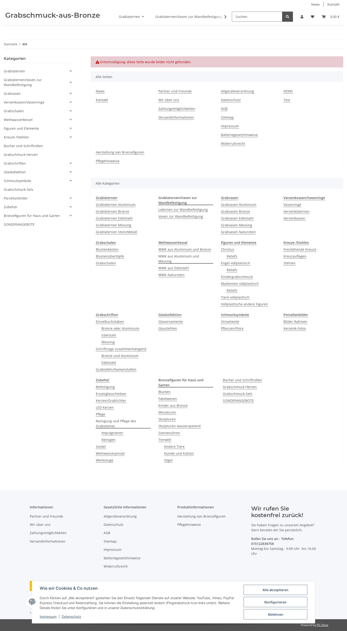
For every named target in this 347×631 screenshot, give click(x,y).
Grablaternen (14, 71)
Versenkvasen (294, 218)
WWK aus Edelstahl (173, 268)
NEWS (288, 91)
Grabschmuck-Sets (237, 393)
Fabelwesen (167, 398)
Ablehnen (275, 614)
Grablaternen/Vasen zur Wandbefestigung (23, 82)
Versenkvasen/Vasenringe (24, 102)
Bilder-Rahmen (295, 321)
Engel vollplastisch (235, 263)
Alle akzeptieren (275, 590)
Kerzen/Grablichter (111, 400)
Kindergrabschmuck (237, 276)
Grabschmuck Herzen (240, 387)
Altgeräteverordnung (237, 91)
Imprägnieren (112, 433)
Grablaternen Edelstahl (114, 218)
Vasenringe (292, 204)
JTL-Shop (322, 625)
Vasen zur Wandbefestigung (180, 216)
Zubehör (10, 207)
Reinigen (108, 439)
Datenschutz (71, 616)
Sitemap (227, 117)
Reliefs (232, 256)
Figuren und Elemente (21, 128)
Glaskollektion (15, 172)
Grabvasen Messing (236, 225)
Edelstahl (109, 335)
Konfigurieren (275, 602)
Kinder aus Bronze (173, 405)
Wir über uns (168, 100)
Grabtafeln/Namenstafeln (116, 369)
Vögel (168, 460)
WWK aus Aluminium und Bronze (184, 249)
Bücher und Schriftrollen (242, 380)
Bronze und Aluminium (120, 355)
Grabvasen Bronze (235, 211)
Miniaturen (167, 412)
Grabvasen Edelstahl (237, 218)
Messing (108, 342)
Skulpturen (167, 419)
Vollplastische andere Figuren (244, 304)
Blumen (164, 392)
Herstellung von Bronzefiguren (120, 152)
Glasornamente (170, 321)
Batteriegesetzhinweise (239, 135)
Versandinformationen (176, 117)
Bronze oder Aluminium (120, 328)
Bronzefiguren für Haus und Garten (32, 215)
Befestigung (105, 387)
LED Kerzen (105, 407)
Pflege (100, 414)
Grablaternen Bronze (112, 211)
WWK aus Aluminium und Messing (178, 258)
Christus (227, 249)
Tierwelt (164, 439)
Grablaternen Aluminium (115, 204)
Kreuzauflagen (295, 256)
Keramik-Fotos (295, 328)
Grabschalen (106, 263)
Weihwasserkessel (18, 119)
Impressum (48, 616)
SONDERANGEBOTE (238, 400)
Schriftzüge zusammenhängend (121, 349)
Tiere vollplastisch (235, 297)
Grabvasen (12, 93)
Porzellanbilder (16, 198)
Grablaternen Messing (113, 225)
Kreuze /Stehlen (16, 137)
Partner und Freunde (175, 91)
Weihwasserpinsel (110, 453)
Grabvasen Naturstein (238, 232)
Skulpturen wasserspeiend (179, 426)
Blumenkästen (107, 249)
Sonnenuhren (169, 433)
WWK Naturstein (171, 275)
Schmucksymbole (17, 181)
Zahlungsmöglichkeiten (176, 108)
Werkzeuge (104, 460)
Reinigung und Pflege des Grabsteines (116, 423)
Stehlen (290, 263)
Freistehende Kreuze (300, 249)
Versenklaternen (296, 211)
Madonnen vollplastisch (240, 283)
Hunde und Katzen (179, 453)
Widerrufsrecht (233, 143)
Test (287, 100)
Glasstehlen (167, 328)
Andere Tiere (174, 446)
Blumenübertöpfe (110, 256)
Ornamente (230, 321)
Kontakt (333, 4)
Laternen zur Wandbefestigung (183, 209)
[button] (302, 16)
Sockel (101, 446)
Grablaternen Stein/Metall (116, 232)
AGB (224, 108)
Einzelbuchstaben (110, 321)
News (315, 4)
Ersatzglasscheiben (111, 393)
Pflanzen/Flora (232, 328)
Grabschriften (15, 163)
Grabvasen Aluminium (238, 204)
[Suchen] (287, 17)
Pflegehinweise (107, 161)
